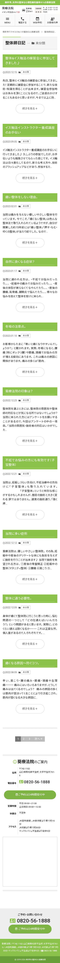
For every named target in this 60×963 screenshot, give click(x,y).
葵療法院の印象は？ (19, 391)
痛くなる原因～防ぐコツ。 (22, 663)
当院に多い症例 (16, 534)
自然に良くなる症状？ (20, 262)
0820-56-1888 (34, 782)
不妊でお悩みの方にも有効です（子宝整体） (30, 462)
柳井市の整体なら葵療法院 (36, 960)
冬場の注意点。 (15, 326)
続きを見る (30, 108)
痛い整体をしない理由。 (21, 197)
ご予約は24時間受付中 (30, 794)
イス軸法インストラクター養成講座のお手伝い (30, 130)
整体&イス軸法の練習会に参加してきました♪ (30, 60)
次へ (37, 738)
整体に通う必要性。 (18, 598)
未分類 (26, 72)
